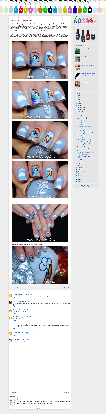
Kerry (14, 309)
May (79, 163)
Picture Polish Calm (82, 120)
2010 (77, 181)
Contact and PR (85, 186)
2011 (77, 179)
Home (40, 392)
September (80, 113)
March (79, 167)
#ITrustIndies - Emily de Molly (84, 119)
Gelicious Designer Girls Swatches (85, 141)
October (80, 111)
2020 (77, 95)
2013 (77, 175)
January (80, 171)
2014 (77, 173)
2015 (77, 105)
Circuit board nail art (86, 48)
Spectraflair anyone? (86, 56)
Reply (14, 297)
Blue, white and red (81, 130)
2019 (77, 97)
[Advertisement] (40, 378)
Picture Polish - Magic (82, 117)
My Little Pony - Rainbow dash (84, 139)
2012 (77, 177)
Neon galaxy (80, 150)
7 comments (66, 17)
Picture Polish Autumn (82, 147)
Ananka (15, 339)
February (80, 169)
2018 (77, 99)
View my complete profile (40, 408)
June (79, 161)
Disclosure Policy (85, 185)
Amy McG (15, 317)
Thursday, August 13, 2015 (23, 301)
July (79, 159)
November (80, 109)
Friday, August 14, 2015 (24, 332)
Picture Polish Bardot (82, 124)
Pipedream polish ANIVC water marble (86, 148)
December (80, 107)
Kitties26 (21, 399)
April (79, 165)
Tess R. (15, 301)
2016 (77, 103)
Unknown (15, 294)
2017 (77, 101)
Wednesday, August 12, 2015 (25, 294)
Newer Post (14, 392)
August (79, 115)
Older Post (66, 392)
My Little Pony (20, 287)
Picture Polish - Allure (82, 122)
